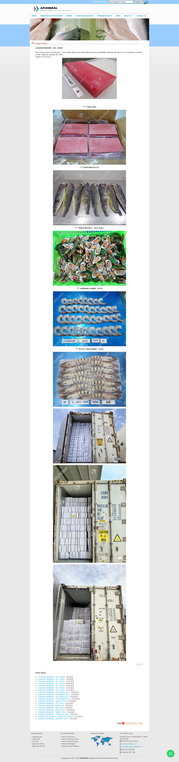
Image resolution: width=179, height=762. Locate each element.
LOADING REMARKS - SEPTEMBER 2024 (54, 699)
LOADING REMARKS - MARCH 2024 (52, 712)
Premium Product (104, 16)
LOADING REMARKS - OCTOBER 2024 (53, 696)
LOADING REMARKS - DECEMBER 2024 (53, 692)
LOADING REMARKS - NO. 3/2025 (51, 688)
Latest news (40, 43)
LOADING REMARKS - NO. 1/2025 (51, 690)
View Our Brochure (68, 737)
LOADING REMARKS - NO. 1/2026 (51, 679)
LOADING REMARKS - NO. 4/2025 (51, 686)
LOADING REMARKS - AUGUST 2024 (52, 701)
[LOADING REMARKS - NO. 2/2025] (89, 78)
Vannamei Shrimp (38, 744)
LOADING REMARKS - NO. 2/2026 (51, 677)
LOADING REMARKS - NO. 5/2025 (51, 683)
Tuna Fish (35, 741)
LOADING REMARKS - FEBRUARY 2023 (53, 714)
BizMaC (115, 758)
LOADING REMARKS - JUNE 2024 (51, 705)
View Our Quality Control (70, 739)
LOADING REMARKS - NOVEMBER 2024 (53, 694)
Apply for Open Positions (70, 746)
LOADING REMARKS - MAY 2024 (51, 707)
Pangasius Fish (37, 737)
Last (141, 723)
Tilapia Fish (36, 739)
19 (134, 723)
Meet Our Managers (68, 744)
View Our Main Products (70, 741)
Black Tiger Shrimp (38, 746)
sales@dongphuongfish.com (132, 747)
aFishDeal (84, 758)
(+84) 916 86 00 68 (128, 749)
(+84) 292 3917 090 (128, 752)
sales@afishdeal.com (129, 744)
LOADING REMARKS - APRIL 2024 (51, 710)
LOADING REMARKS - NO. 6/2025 (51, 681)
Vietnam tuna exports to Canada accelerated (55, 716)
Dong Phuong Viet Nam (130, 741)
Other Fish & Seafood (85, 16)
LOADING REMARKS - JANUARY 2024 (52, 718)
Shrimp (69, 16)
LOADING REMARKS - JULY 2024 (51, 703)
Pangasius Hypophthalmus (51, 16)
